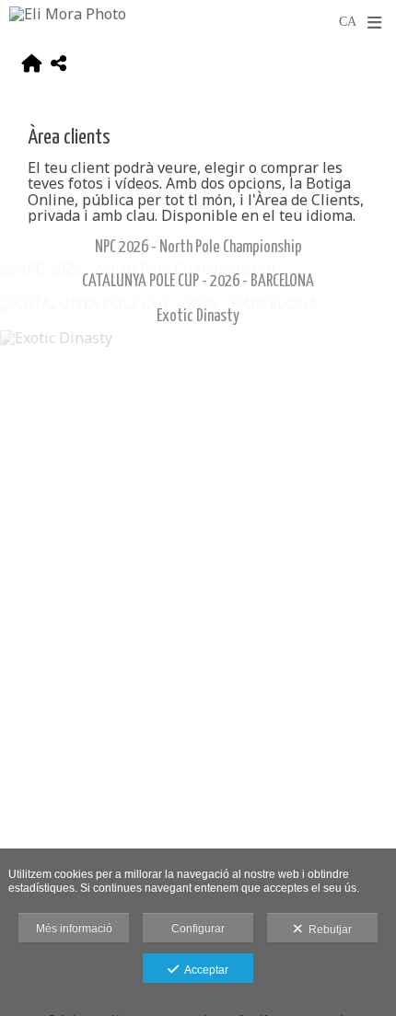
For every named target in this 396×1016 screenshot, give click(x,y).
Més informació (74, 928)
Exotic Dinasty (198, 316)
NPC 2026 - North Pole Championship (198, 247)
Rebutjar (327, 929)
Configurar (198, 928)
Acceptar (203, 970)
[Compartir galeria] (58, 66)
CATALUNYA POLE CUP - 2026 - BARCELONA (198, 281)
